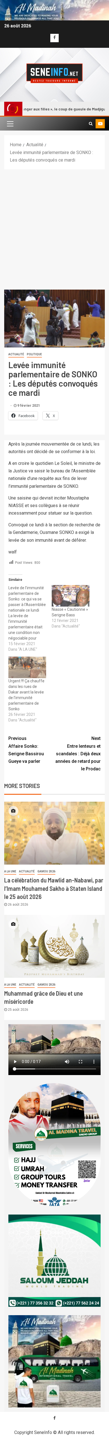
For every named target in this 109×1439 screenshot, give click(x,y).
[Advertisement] (54, 226)
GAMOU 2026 (46, 871)
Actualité (16, 354)
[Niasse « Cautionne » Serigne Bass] (70, 596)
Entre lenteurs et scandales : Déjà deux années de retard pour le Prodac (78, 753)
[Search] (90, 123)
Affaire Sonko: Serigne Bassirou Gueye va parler (26, 750)
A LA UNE (10, 871)
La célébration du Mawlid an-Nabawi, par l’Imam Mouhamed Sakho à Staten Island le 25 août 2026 (53, 888)
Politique (34, 354)
